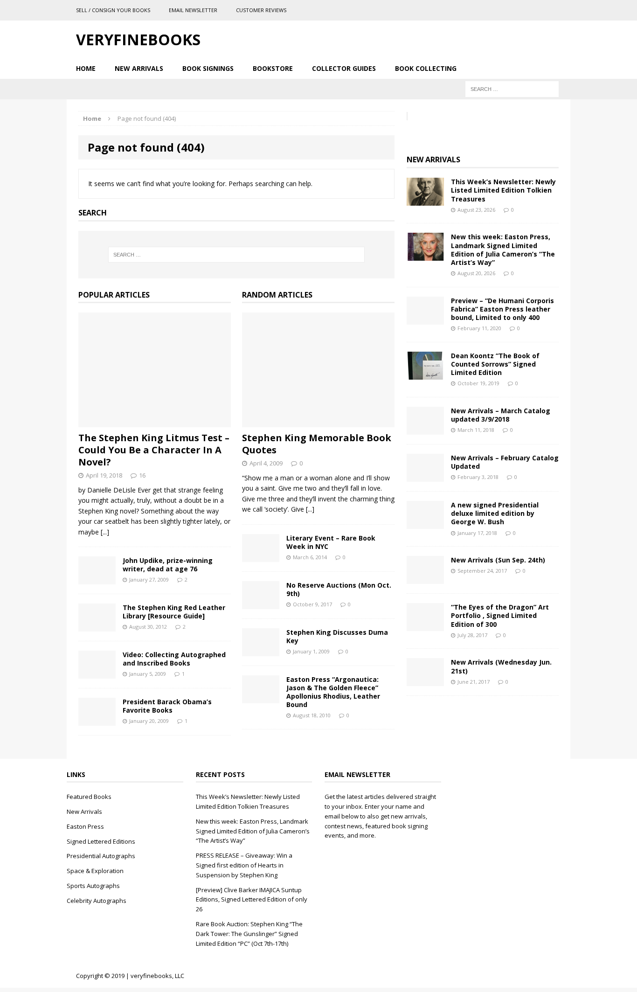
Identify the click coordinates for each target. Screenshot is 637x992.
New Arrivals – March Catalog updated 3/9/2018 (500, 414)
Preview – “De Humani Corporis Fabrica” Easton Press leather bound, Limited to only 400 (502, 309)
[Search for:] (512, 88)
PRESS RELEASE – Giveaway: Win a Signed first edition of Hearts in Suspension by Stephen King (244, 865)
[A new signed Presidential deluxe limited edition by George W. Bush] (425, 523)
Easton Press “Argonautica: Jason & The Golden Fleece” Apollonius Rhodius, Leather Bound (333, 692)
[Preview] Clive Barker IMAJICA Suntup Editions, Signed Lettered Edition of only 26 (251, 900)
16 (142, 475)
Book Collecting (426, 68)
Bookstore (273, 68)
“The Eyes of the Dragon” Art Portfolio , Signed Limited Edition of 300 (500, 615)
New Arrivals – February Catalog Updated (505, 462)
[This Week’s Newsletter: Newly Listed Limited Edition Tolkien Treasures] (425, 200)
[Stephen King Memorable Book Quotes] (318, 421)
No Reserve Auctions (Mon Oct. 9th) (338, 589)
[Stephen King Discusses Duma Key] (260, 650)
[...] (105, 531)
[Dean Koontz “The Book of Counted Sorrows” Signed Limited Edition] (425, 374)
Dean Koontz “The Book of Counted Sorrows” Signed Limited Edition (495, 364)
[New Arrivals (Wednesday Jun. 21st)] (425, 680)
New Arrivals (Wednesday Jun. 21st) (501, 666)
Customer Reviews (261, 10)
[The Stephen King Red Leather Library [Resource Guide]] (97, 626)
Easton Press (85, 826)
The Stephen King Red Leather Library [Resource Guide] (174, 611)
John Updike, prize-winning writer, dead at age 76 (168, 564)
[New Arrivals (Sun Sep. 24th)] (425, 578)
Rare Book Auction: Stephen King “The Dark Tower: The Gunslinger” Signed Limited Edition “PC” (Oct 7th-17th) (249, 934)
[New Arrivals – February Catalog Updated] (425, 476)
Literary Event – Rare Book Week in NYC (330, 542)
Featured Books (89, 796)
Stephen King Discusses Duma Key (337, 636)
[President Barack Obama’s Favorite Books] (97, 720)
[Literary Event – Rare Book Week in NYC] (260, 556)
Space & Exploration (95, 871)
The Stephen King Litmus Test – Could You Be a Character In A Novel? (153, 449)
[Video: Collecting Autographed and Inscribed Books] (97, 673)
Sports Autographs (93, 885)
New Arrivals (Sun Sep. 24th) (498, 559)
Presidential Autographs (101, 856)
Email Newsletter (193, 10)
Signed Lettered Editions (101, 841)
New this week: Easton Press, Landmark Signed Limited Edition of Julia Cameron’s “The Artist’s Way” (503, 249)
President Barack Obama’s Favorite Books (167, 706)
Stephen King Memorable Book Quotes (316, 443)
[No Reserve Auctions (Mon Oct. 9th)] (260, 603)
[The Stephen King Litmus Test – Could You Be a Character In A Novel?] (154, 421)
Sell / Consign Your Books (113, 10)
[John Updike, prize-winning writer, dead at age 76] (97, 579)
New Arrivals (139, 68)
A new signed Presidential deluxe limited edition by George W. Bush (495, 513)
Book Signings (208, 68)
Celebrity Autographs (96, 900)
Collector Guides (344, 68)
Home (86, 68)
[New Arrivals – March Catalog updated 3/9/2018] (425, 429)
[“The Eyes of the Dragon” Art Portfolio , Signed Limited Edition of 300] (425, 625)
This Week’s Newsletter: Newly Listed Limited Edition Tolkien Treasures (503, 190)
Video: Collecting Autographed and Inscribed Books (174, 658)
